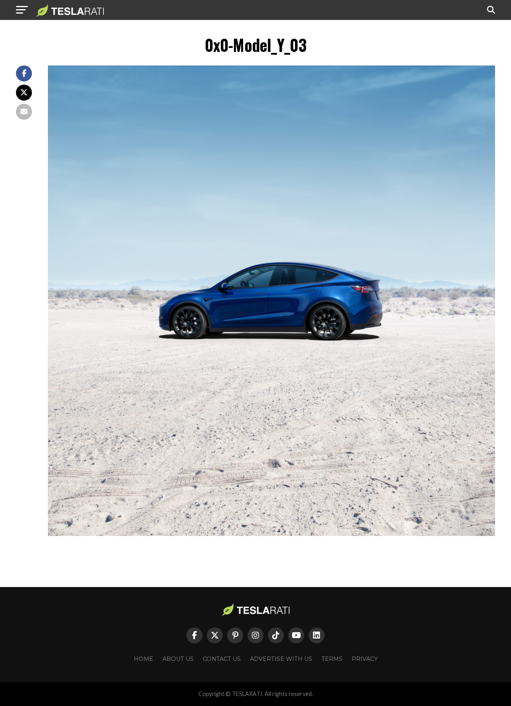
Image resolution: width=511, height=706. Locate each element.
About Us (178, 658)
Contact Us (222, 658)
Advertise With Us (281, 658)
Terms (332, 658)
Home (143, 658)
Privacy (365, 658)
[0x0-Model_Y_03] (271, 534)
